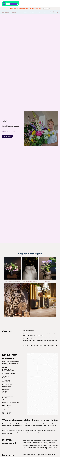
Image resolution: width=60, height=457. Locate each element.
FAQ (39, 12)
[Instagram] (7, 413)
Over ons (26, 12)
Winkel (20, 12)
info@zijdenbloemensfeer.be (8, 409)
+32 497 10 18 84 (6, 407)
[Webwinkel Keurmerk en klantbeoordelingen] (30, 3)
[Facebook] (3, 413)
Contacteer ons (33, 12)
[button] (46, 8)
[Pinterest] (10, 413)
